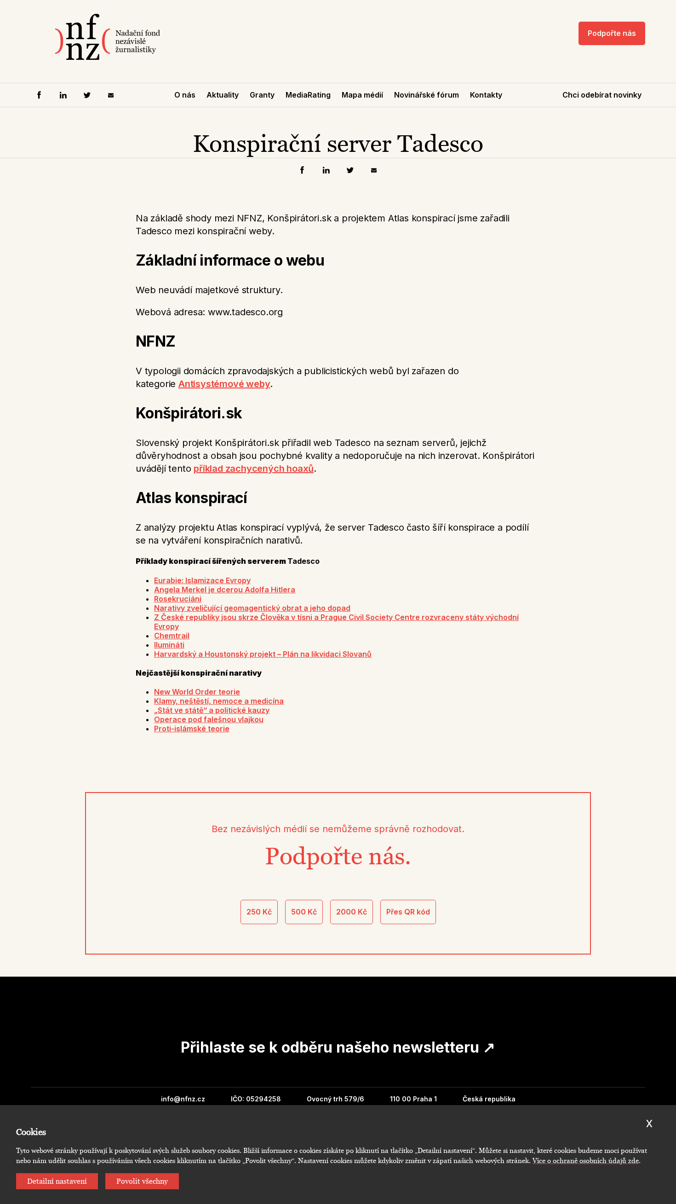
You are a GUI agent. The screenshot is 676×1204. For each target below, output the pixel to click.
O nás (184, 94)
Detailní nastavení (57, 1181)
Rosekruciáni (177, 598)
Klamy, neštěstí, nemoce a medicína (219, 701)
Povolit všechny (142, 1181)
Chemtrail (171, 635)
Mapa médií (362, 94)
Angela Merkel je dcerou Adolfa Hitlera (224, 589)
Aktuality (222, 94)
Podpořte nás (612, 33)
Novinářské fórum (426, 94)
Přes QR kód (408, 911)
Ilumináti (169, 644)
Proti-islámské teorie (191, 728)
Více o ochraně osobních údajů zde (586, 1161)
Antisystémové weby (224, 383)
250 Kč (259, 911)
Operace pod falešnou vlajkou (209, 719)
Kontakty (486, 94)
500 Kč (304, 911)
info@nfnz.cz (183, 1099)
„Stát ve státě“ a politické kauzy (211, 710)
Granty (262, 94)
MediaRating (308, 94)
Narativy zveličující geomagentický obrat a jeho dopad (252, 608)
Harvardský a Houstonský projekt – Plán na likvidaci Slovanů (263, 654)
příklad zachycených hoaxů (254, 468)
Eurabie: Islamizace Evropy (202, 580)
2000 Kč (351, 911)
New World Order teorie (197, 691)
